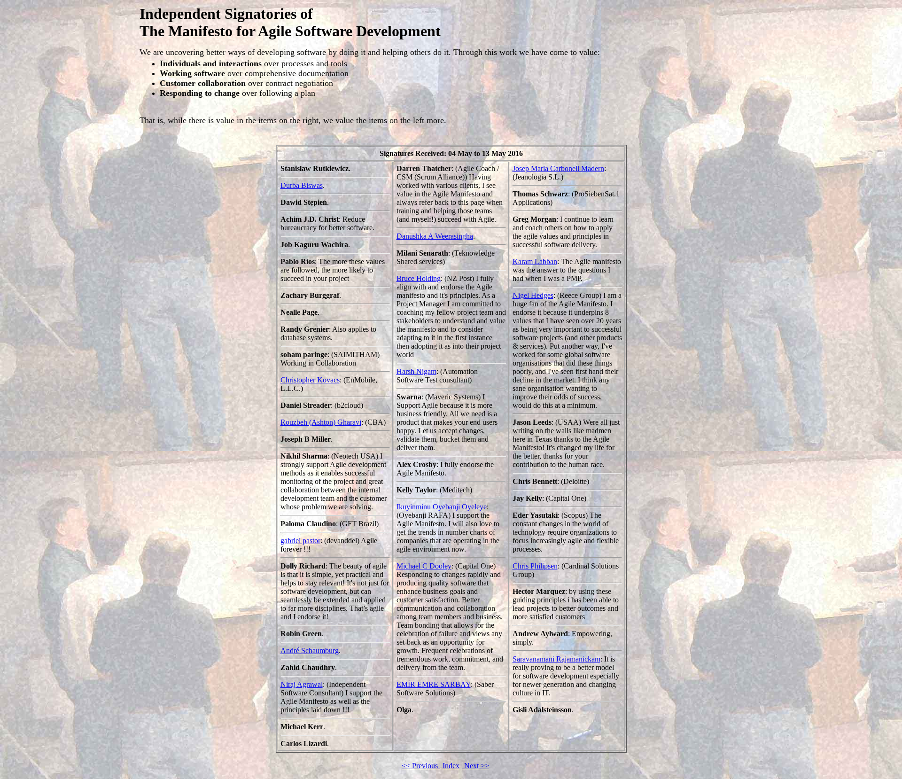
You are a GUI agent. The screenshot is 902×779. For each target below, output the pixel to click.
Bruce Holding (419, 278)
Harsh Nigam (416, 371)
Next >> (475, 766)
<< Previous (421, 766)
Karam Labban (535, 261)
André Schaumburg (309, 650)
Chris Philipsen (535, 566)
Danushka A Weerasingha (435, 236)
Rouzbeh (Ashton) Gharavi (320, 422)
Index (451, 766)
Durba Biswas (301, 185)
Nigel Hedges (533, 295)
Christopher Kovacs (310, 380)
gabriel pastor (300, 541)
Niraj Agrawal (301, 684)
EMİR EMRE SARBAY (434, 684)
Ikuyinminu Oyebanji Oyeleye (442, 507)
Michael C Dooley (424, 566)
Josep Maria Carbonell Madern (558, 168)
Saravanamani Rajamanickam (556, 659)
